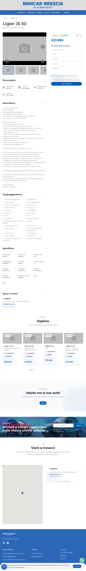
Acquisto (5, 18)
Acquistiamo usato (66, 552)
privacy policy (60, 431)
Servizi (46, 12)
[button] (22, 493)
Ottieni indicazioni (65, 481)
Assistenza (31, 12)
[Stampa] (77, 35)
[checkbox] (52, 79)
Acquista (63, 549)
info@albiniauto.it (9, 304)
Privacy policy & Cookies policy (15, 567)
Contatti (66, 12)
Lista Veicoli (21, 12)
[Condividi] (80, 35)
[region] (43, 351)
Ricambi (39, 12)
